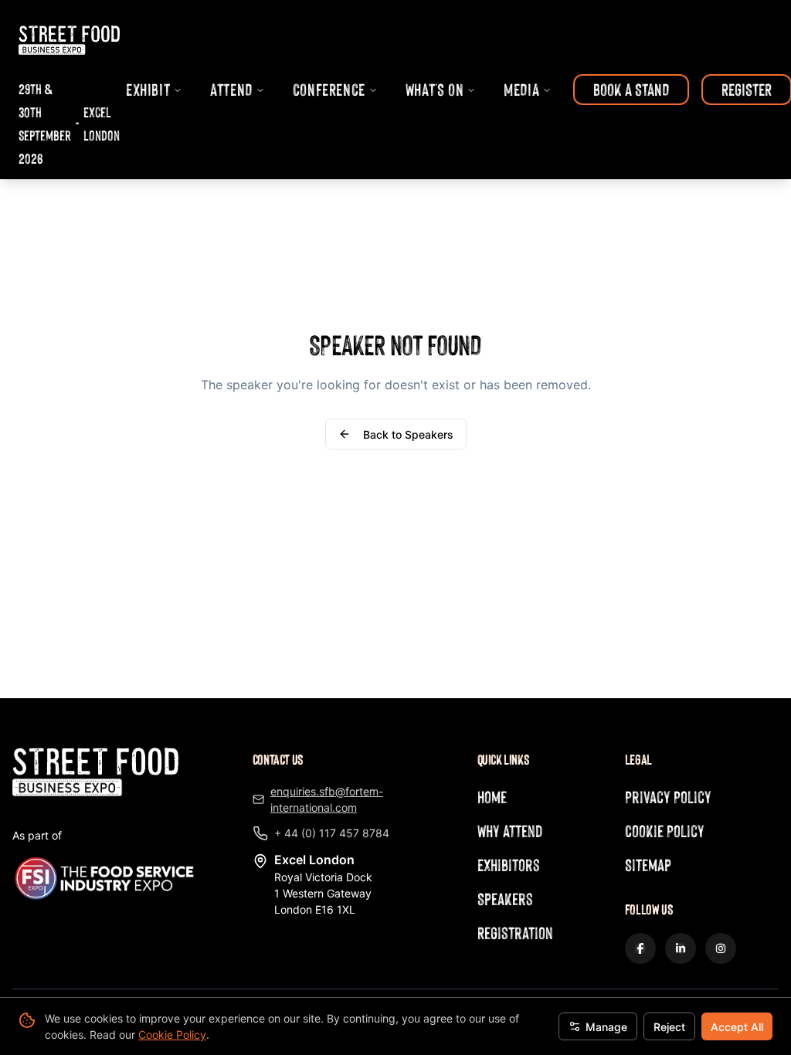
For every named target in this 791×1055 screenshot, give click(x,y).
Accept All (737, 1026)
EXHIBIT (148, 89)
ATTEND (231, 89)
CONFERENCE (329, 89)
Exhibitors (508, 864)
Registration (515, 932)
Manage (606, 1026)
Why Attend (509, 830)
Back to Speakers (408, 434)
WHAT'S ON (434, 89)
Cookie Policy (172, 1034)
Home (492, 796)
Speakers (505, 898)
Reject (669, 1026)
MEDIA (521, 89)
